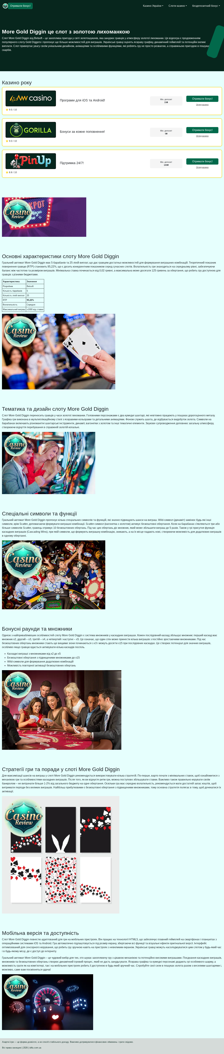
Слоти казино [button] (177, 5)
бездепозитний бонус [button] (205, 5)
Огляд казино (202, 105)
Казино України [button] (152, 5)
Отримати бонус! (20, 5)
